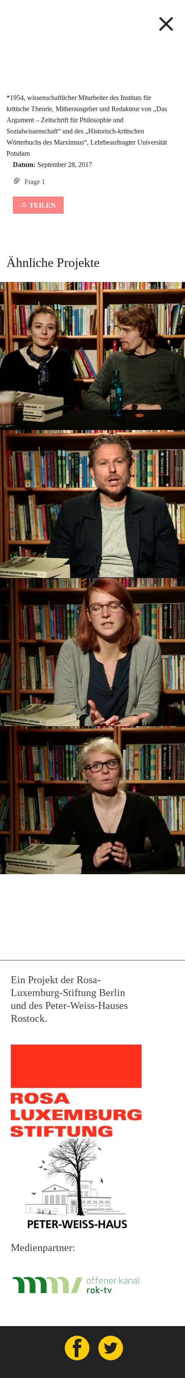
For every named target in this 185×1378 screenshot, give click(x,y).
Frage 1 (35, 181)
